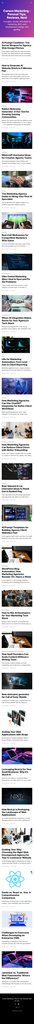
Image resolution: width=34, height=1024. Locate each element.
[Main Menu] (31, 2)
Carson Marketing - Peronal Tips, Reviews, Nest (17, 999)
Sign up (17, 1007)
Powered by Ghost (17, 1010)
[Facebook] (18, 1004)
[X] (15, 1004)
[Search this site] (2, 2)
